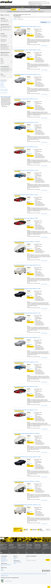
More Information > (45, 45)
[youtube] (49, 571)
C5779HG (30, 33)
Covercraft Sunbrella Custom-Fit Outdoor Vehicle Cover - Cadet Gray (27, 241)
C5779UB (30, 201)
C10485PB (30, 56)
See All (48, 529)
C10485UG (30, 416)
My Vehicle (13, 9)
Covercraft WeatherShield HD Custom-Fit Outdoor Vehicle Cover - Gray (27, 26)
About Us (2, 85)
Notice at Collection (38, 573)
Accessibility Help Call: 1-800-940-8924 (7, 573)
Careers (15, 558)
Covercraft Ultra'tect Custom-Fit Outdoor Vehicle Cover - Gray (25, 98)
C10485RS (30, 368)
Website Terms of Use (4, 575)
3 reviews (28, 127)
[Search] (30, 3)
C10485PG (30, 344)
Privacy (27, 560)
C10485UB (30, 393)
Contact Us (2, 82)
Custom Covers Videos (4, 90)
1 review (28, 246)
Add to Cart (30, 35)
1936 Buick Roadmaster (22, 9)
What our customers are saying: (6, 96)
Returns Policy (3, 558)
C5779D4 (30, 440)
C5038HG (30, 271)
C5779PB (30, 463)
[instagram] (47, 571)
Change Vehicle (33, 9)
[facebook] (43, 571)
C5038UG (30, 153)
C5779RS (30, 177)
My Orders (2, 84)
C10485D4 (30, 488)
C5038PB (30, 295)
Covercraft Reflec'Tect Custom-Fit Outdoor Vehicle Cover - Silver (26, 122)
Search (15, 563)
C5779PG (30, 81)
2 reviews (28, 31)
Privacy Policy (16, 573)
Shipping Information (4, 560)
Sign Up (2, 570)
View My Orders (3, 557)
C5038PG (30, 319)
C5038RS (30, 129)
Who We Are (16, 557)
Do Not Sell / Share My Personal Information (26, 573)
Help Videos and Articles (17, 562)
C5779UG (30, 105)
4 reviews (28, 54)
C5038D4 (30, 248)
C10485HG (30, 511)
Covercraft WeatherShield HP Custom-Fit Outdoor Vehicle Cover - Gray (27, 74)
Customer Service (3, 81)
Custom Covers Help (4, 89)
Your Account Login (4, 92)
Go (39, 9)
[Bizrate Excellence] (2, 581)
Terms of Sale (44, 573)
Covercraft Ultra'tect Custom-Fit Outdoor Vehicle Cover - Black (26, 194)
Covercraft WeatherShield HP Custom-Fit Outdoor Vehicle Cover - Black (27, 49)
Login (2, 568)
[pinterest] (45, 571)
